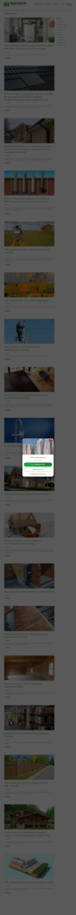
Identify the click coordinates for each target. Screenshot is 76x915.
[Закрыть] (51, 440)
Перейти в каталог (38, 469)
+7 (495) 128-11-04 (39, 464)
